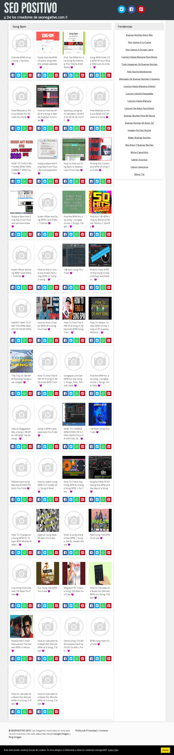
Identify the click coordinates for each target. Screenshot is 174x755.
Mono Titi (139, 174)
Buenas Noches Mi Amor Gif (139, 123)
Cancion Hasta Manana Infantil (139, 86)
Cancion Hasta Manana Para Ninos (139, 57)
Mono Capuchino (139, 152)
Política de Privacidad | (87, 730)
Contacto (103, 730)
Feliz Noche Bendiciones (139, 71)
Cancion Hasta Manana (139, 101)
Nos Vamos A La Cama (139, 42)
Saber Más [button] (113, 750)
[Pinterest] (141, 9)
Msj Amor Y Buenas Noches (139, 145)
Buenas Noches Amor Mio (139, 35)
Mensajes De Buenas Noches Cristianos (139, 79)
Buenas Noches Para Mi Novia (139, 115)
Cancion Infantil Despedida (139, 93)
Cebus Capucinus (139, 166)
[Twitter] (122, 9)
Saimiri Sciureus (139, 159)
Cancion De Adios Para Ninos (139, 108)
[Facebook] (131, 9)
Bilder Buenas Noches (139, 137)
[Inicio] (30, 11)
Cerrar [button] (165, 750)
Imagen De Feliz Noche (139, 130)
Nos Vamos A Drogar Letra (139, 49)
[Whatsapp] (24, 75)
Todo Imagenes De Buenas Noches (139, 64)
